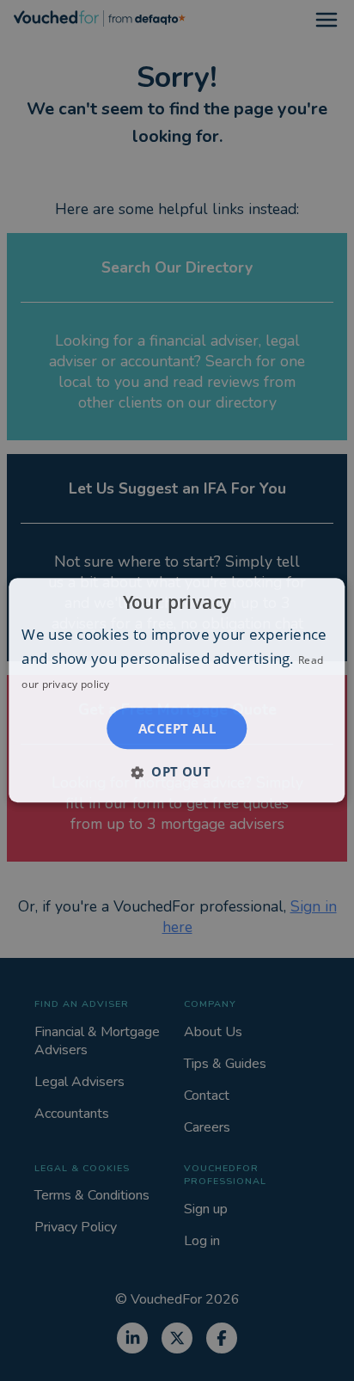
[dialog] (177, 690)
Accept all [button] (177, 729)
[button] (177, 772)
